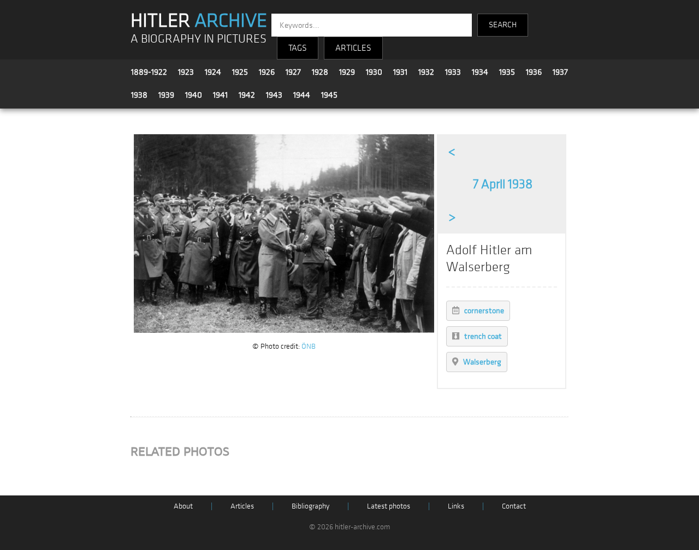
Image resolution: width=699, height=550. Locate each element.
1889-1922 (149, 72)
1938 (139, 94)
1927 (293, 72)
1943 (274, 94)
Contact (514, 506)
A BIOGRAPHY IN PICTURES (198, 39)
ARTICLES (353, 48)
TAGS (297, 48)
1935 (507, 72)
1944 (301, 94)
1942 (247, 94)
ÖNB (308, 346)
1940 (193, 94)
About (183, 506)
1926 (267, 72)
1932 (426, 72)
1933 (453, 72)
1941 (220, 94)
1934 (480, 72)
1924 (213, 72)
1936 (534, 72)
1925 (240, 72)
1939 (166, 94)
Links (456, 506)
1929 (347, 72)
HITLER (199, 21)
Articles (242, 506)
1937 (560, 72)
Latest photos (388, 506)
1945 (329, 94)
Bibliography (310, 506)
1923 (186, 72)
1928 (320, 72)
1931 (400, 72)
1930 (374, 72)
